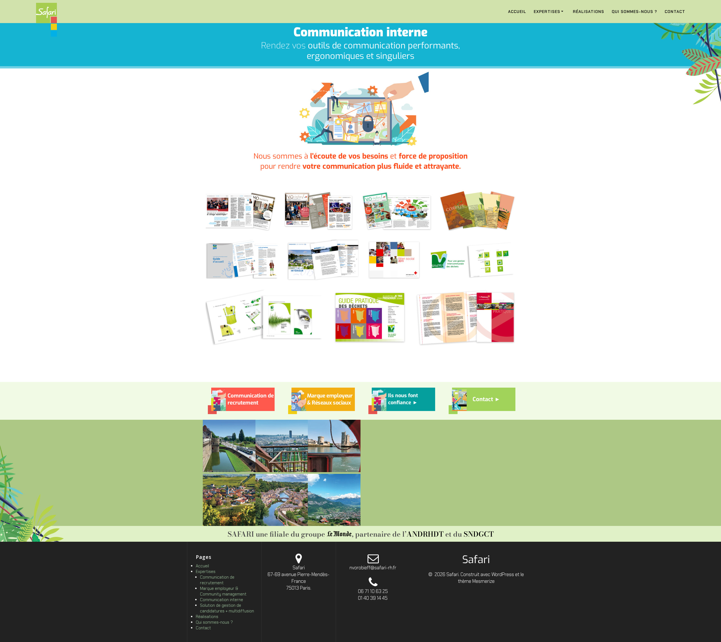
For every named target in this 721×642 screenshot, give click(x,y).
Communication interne (221, 600)
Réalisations (588, 11)
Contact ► (486, 399)
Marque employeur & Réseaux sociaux (330, 399)
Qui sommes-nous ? (634, 11)
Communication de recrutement (251, 399)
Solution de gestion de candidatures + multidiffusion (227, 608)
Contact (675, 11)
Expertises (547, 11)
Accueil (517, 11)
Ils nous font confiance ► (403, 399)
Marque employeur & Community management (223, 591)
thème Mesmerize (476, 581)
